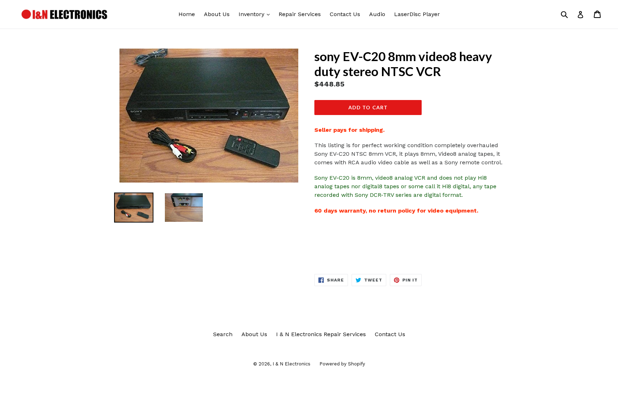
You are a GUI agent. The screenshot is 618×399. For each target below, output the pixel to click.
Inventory (256, 14)
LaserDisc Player (417, 14)
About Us (217, 14)
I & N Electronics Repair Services (321, 334)
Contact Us (345, 14)
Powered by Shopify (342, 363)
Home (186, 14)
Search (222, 334)
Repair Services (300, 14)
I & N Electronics (291, 363)
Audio (377, 14)
